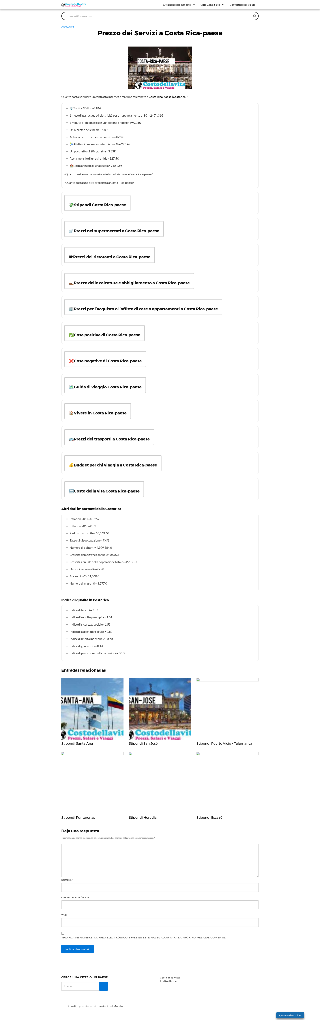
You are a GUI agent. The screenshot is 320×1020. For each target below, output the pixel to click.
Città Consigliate (210, 4)
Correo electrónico (75, 897)
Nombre (67, 880)
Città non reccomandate (177, 4)
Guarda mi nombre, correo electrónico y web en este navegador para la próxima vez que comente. (144, 937)
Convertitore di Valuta (242, 4)
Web (64, 915)
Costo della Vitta (170, 977)
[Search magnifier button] (254, 16)
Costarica (67, 27)
